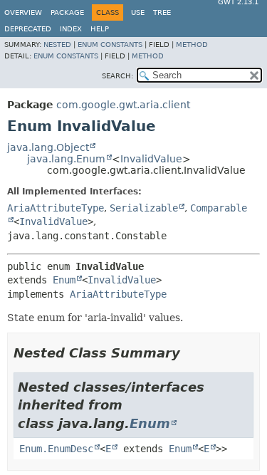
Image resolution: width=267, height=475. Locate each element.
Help (99, 29)
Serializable (144, 208)
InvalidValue (151, 159)
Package (67, 12)
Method (192, 44)
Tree (162, 12)
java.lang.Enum (66, 159)
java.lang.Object (48, 147)
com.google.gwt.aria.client (123, 104)
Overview (23, 12)
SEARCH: (117, 76)
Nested (57, 44)
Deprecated (27, 29)
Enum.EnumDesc (56, 448)
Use (138, 12)
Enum (64, 280)
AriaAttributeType (55, 208)
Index (71, 29)
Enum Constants (110, 44)
